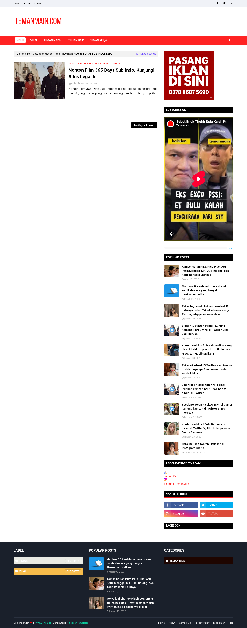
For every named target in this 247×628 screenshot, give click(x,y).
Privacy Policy (202, 622)
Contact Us (185, 622)
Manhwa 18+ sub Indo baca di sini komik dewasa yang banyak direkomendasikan (204, 290)
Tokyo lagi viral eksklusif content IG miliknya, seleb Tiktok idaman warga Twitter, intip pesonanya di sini (206, 310)
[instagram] (231, 3)
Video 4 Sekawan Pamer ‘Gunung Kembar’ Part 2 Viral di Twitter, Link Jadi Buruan (205, 329)
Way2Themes (43, 622)
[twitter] (224, 3)
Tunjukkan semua (146, 53)
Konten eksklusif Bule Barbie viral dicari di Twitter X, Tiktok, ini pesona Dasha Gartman (206, 428)
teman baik (177, 560)
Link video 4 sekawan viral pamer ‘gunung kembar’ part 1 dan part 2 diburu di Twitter (204, 389)
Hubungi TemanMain (176, 483)
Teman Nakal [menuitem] (53, 40)
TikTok (45, 560)
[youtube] (216, 513)
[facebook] (217, 3)
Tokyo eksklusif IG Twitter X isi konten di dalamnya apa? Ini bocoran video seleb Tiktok (207, 369)
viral (45, 571)
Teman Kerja (171, 476)
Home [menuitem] (20, 40)
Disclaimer (219, 622)
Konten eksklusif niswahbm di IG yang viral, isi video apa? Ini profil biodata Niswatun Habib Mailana (207, 349)
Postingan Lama (143, 125)
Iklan (230, 622)
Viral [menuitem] (34, 40)
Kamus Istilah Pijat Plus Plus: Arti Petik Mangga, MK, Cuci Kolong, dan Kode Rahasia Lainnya (205, 270)
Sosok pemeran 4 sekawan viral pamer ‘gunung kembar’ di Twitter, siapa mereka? (207, 408)
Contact (38, 3)
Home (17, 3)
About (27, 3)
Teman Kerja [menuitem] (98, 40)
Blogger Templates (78, 622)
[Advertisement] (86, 111)
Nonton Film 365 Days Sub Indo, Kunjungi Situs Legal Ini (111, 73)
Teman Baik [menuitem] (76, 40)
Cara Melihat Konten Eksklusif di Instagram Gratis (203, 446)
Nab (73, 83)
